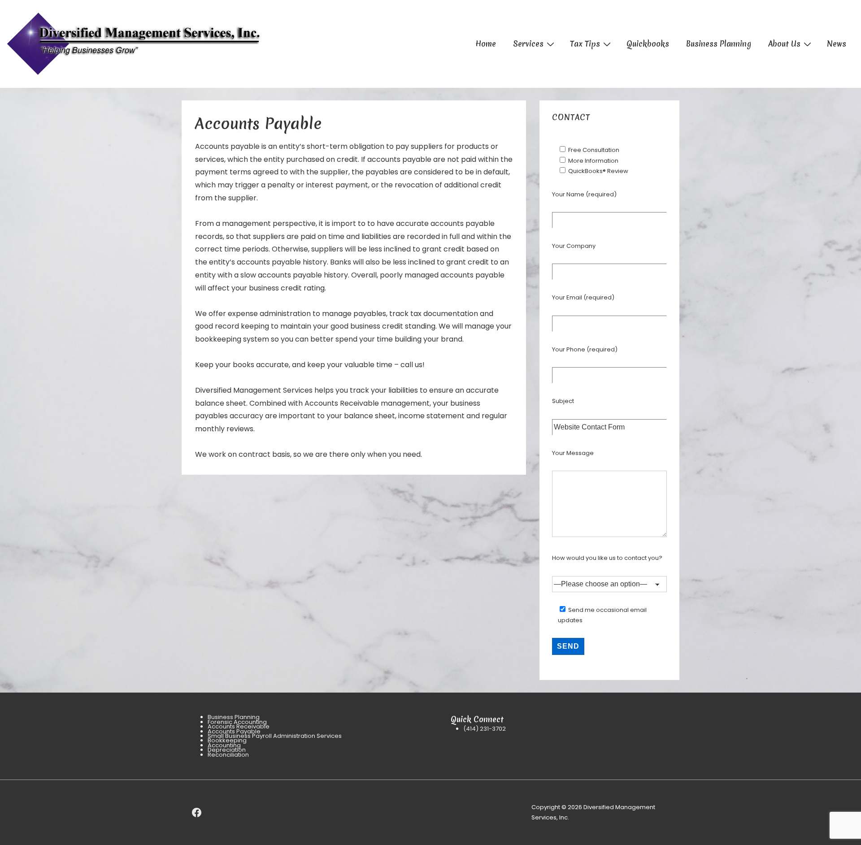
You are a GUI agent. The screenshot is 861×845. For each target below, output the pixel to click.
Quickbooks (647, 44)
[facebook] (196, 812)
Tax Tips (585, 44)
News (836, 44)
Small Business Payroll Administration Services (275, 736)
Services (528, 44)
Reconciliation (228, 754)
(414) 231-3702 (484, 728)
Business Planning (718, 44)
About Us (784, 44)
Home (485, 44)
